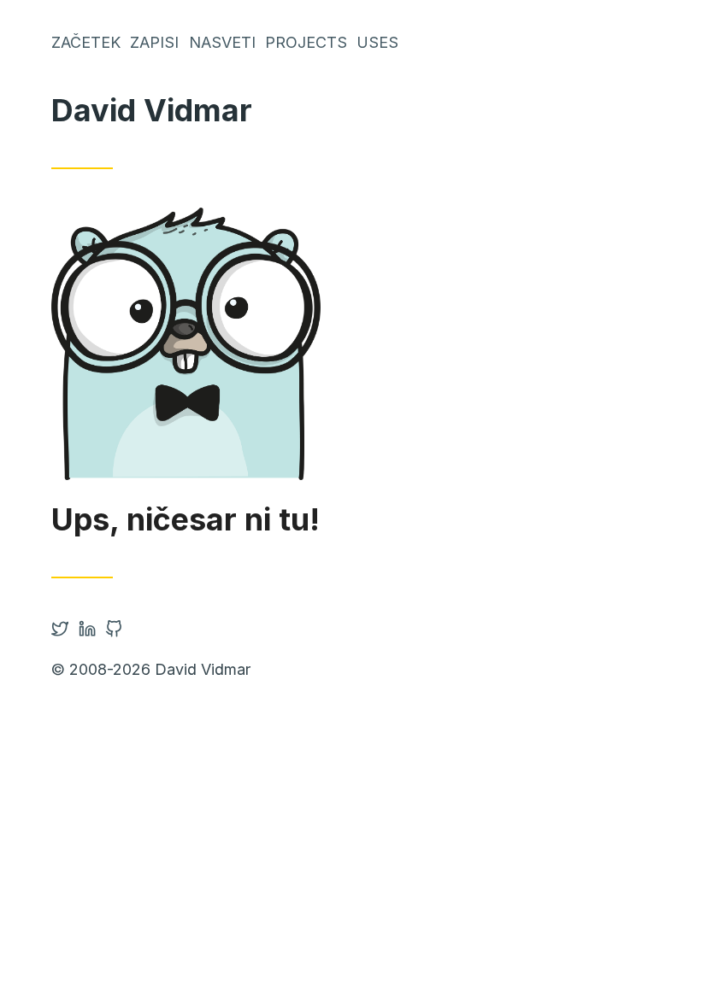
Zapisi (154, 42)
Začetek (86, 42)
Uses (377, 42)
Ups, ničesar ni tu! (185, 519)
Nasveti (222, 42)
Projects (306, 42)
